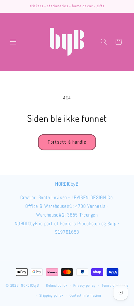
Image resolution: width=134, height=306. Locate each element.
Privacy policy (84, 285)
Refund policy (56, 285)
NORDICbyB (30, 285)
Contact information (85, 295)
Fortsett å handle (67, 142)
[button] (13, 42)
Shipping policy (51, 295)
